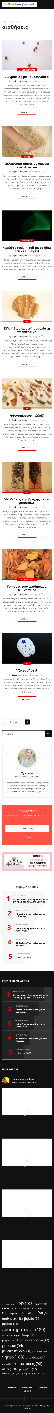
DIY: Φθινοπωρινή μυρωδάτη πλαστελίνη (27, 330)
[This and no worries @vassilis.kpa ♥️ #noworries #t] (27, 1112)
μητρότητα (10, 1340)
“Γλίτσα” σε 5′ (27, 670)
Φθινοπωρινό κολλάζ (27, 415)
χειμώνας (38, 1374)
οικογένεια (35, 1357)
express (41, 1304)
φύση (26, 1373)
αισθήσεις (12, 1318)
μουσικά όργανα (34, 1340)
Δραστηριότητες (27, 70)
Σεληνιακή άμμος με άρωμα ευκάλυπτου (27, 165)
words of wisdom (24, 1308)
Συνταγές (40, 1308)
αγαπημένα (37, 1313)
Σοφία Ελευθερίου (20, 81)
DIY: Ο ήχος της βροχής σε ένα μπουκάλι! (27, 501)
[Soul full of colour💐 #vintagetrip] (27, 1265)
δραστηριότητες (23, 1329)
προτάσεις (29, 1363)
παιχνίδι (9, 1364)
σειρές (9, 1369)
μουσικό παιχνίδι (16, 1351)
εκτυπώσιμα (11, 1335)
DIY (27, 322)
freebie (7, 1308)
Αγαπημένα (27, 241)
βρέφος (10, 1324)
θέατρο (28, 1335)
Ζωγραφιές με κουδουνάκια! (27, 76)
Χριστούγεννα (13, 1313)
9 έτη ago (34, 81)
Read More (25, 112)
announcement (9, 1304)
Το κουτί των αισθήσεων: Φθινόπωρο (27, 588)
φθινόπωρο (11, 1373)
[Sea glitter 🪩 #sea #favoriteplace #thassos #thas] (27, 1163)
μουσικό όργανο (39, 1351)
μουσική (12, 1345)
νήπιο (13, 1357)
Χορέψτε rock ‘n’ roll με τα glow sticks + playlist (27, 249)
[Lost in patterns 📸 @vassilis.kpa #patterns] (27, 1214)
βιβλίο (32, 1318)
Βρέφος (27, 157)
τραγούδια (27, 1369)
